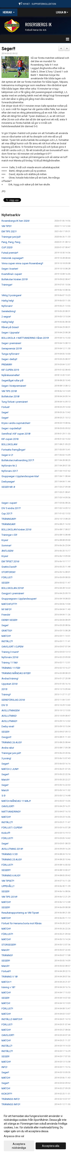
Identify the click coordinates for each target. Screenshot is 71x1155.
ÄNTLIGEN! (7, 550)
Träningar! (7, 284)
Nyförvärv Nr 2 (9, 465)
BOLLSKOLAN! (9, 444)
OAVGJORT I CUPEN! (12, 646)
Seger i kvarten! (10, 268)
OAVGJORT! (8, 806)
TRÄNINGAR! (9, 524)
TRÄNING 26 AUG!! (12, 742)
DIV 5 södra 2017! (11, 508)
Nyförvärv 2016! (10, 657)
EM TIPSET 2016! (10, 561)
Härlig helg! (8, 300)
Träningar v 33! (9, 534)
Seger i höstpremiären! (14, 385)
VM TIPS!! (7, 226)
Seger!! (8, 48)
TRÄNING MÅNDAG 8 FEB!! (16, 673)
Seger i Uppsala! (11, 332)
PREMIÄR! (7, 364)
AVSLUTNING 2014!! (12, 848)
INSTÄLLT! (7, 1045)
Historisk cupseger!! (12, 258)
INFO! (4, 1067)
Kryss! (5, 540)
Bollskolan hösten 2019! (15, 279)
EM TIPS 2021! (9, 231)
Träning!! (6, 694)
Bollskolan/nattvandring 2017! (18, 460)
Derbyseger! (8, 481)
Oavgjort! (6, 737)
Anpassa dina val (14, 1136)
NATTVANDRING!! (11, 811)
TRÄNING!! (7, 955)
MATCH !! (6, 981)
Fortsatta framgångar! (13, 449)
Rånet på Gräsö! (10, 327)
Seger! (5, 412)
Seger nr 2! (7, 455)
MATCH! (6, 1003)
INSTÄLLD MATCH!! (12, 1019)
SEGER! (5, 582)
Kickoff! (6, 832)
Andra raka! (8, 747)
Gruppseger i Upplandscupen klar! (20, 476)
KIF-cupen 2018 (10, 439)
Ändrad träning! (10, 678)
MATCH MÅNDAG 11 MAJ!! (16, 801)
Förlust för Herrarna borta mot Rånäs (21, 923)
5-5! (3, 795)
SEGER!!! (6, 870)
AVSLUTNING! (9, 715)
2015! (4, 689)
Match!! (5, 779)
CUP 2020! (7, 247)
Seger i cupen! (9, 502)
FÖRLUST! (7, 577)
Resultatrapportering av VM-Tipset (20, 912)
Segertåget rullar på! (12, 380)
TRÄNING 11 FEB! (11, 667)
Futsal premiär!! (10, 252)
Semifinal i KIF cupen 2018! (16, 433)
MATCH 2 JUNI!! (10, 769)
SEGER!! (6, 907)
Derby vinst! (8, 726)
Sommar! (6, 545)
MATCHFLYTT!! (9, 604)
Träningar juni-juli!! (11, 753)
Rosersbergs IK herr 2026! (16, 220)
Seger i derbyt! (9, 359)
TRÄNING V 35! (10, 854)
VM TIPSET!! (8, 880)
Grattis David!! (9, 566)
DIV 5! (5, 705)
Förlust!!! (6, 971)
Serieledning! (9, 311)
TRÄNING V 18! (10, 976)
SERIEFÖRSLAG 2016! (13, 699)
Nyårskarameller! (11, 375)
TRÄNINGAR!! (9, 518)
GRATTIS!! (7, 630)
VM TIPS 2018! (9, 391)
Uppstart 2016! (10, 683)
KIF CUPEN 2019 (10, 369)
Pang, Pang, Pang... (12, 242)
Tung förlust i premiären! (15, 401)
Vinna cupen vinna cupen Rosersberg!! (22, 263)
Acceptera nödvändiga (19, 1145)
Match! (5, 790)
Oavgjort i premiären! (13, 593)
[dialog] (35, 1131)
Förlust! (6, 407)
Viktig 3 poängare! (11, 295)
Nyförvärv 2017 (10, 471)
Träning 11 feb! (10, 662)
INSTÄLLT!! (7, 641)
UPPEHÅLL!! (8, 886)
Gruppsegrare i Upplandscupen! (19, 598)
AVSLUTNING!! (9, 721)
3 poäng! (6, 758)
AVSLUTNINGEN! (11, 710)
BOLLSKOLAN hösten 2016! (16, 529)
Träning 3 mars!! (10, 651)
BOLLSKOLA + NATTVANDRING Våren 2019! (25, 337)
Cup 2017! (7, 513)
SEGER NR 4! (8, 486)
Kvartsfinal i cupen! (12, 274)
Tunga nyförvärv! (10, 353)
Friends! (6, 614)
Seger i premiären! (11, 343)
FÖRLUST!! (7, 838)
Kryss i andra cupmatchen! (16, 423)
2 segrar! (6, 316)
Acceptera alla (50, 1145)
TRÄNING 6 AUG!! (11, 875)
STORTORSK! (9, 572)
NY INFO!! (7, 609)
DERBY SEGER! (9, 620)
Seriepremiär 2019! (12, 348)
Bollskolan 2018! (11, 396)
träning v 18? (8, 987)
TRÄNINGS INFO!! (11, 1104)
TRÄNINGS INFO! (11, 1099)
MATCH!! (6, 636)
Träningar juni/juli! (11, 236)
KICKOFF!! (7, 1093)
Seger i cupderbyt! (11, 428)
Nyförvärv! (7, 306)
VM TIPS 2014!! (9, 896)
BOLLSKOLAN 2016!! (13, 588)
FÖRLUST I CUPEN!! (12, 827)
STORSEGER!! (9, 944)
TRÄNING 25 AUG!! (12, 859)
